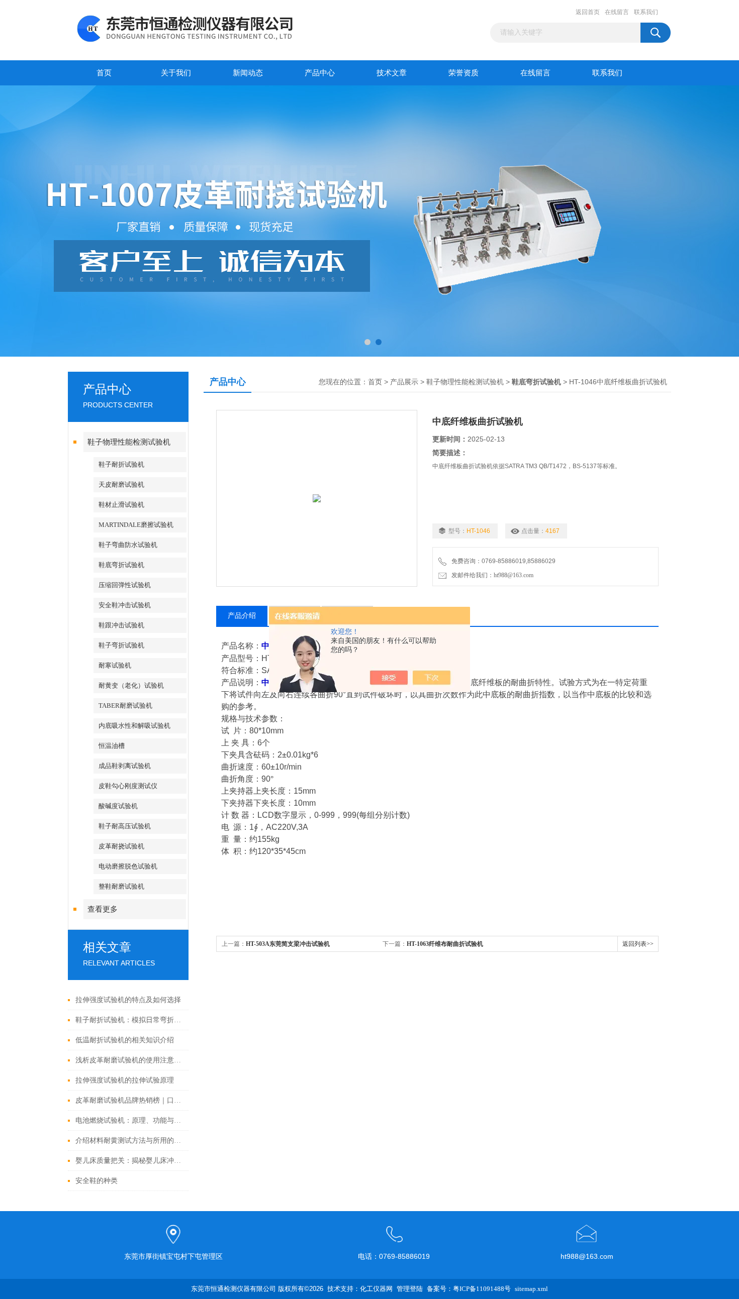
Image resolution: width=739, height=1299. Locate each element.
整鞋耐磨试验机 (121, 886)
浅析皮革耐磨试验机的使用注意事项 (129, 1060)
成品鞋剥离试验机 (125, 766)
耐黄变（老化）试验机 (131, 685)
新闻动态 (248, 73)
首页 (104, 73)
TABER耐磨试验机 (125, 705)
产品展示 (404, 382)
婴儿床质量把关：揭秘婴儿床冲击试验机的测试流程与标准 (129, 1160)
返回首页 (588, 12)
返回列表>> (638, 943)
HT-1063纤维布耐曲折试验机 (445, 943)
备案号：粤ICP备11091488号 (469, 1288)
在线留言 (617, 12)
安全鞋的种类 (96, 1180)
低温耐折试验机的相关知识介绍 (124, 1040)
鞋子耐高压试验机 (125, 826)
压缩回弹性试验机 (125, 585)
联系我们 (646, 12)
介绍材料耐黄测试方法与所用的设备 (129, 1140)
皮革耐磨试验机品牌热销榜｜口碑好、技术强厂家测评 (129, 1100)
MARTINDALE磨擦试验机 (136, 524)
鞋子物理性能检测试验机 (128, 442)
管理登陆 (410, 1288)
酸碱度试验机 (118, 806)
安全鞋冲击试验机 (125, 605)
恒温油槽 (112, 745)
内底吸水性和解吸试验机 (134, 725)
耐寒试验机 (115, 665)
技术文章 (392, 73)
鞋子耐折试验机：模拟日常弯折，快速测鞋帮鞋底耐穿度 (129, 1020)
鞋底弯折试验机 (121, 565)
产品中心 (320, 73)
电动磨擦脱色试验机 (128, 866)
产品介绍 (242, 615)
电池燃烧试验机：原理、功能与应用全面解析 (129, 1120)
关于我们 (176, 73)
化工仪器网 (376, 1288)
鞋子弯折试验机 (121, 645)
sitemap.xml (531, 1288)
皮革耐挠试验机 (121, 846)
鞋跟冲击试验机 (121, 625)
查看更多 (102, 909)
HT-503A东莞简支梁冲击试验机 (288, 943)
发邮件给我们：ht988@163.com (490, 575)
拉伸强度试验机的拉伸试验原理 (124, 1080)
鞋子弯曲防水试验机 (128, 545)
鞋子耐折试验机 (121, 464)
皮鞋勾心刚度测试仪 (128, 786)
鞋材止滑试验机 (121, 504)
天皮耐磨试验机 (121, 484)
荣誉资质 (463, 73)
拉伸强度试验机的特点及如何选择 (128, 1000)
